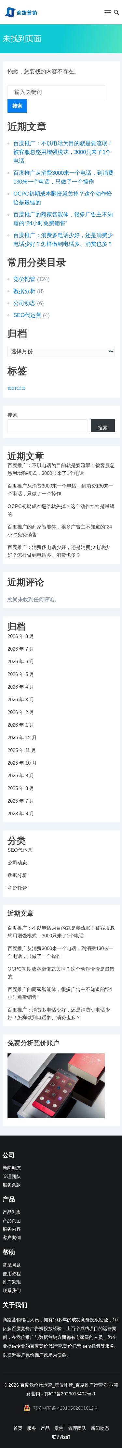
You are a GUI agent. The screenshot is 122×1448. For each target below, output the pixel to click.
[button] (107, 13)
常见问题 (12, 1265)
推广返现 (12, 1282)
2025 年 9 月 (20, 775)
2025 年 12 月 (22, 737)
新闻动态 (12, 1168)
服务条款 (12, 1185)
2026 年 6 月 (20, 661)
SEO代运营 (27, 315)
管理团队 (12, 1176)
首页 (17, 1428)
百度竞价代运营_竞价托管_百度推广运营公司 (66, 1385)
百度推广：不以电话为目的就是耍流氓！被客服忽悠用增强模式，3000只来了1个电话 (63, 152)
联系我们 (12, 1290)
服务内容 (12, 1229)
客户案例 (12, 1237)
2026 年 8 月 (20, 636)
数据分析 (24, 291)
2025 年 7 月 (20, 801)
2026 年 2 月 (20, 712)
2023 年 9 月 (20, 813)
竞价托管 (24, 279)
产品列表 (12, 1212)
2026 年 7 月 (20, 649)
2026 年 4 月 (20, 687)
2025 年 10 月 (22, 763)
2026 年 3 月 (20, 699)
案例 (58, 1428)
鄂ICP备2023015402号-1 (70, 1393)
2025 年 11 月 (21, 750)
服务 (31, 1428)
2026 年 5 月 (20, 674)
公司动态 (24, 303)
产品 (45, 1428)
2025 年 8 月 (20, 788)
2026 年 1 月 (20, 725)
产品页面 (12, 1220)
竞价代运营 (16, 388)
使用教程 (12, 1273)
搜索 (17, 105)
